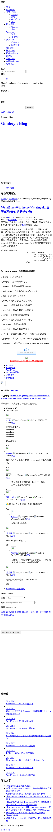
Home (4, 199)
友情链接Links (12, 61)
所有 (13, 22)
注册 (3, 112)
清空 (12, 615)
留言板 (9, 56)
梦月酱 (9, 533)
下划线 (31, 612)
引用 (37, 612)
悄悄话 (7, 615)
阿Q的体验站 (12, 815)
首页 (8, 7)
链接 (42, 612)
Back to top (5, 830)
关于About (10, 59)
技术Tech (10, 40)
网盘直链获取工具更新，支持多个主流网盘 (25, 813)
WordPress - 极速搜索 (15, 589)
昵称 (3, 598)
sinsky (8, 420)
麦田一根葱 (11, 497)
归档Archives (12, 53)
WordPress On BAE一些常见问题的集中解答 (25, 794)
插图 (46, 612)
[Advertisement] (26, 155)
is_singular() (11, 368)
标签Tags (10, 64)
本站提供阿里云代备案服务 (18, 786)
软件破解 (15, 42)
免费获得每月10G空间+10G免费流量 (26, 361)
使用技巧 (15, 37)
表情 (3, 612)
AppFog (14, 14)
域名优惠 (10, 24)
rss (7, 79)
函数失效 (10, 375)
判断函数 (10, 378)
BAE (13, 17)
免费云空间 (11, 12)
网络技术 (15, 45)
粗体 (14, 612)
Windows (10, 32)
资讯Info (10, 48)
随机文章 (10, 188)
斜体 (19, 612)
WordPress (10, 9)
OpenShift (15, 19)
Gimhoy (10, 217)
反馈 (24, 225)
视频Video (10, 50)
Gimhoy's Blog (14, 123)
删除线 (25, 612)
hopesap (9, 453)
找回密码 (10, 112)
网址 (3, 607)
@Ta (13, 422)
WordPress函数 (12, 372)
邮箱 (3, 602)
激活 (13, 34)
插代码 (9, 612)
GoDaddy (15, 27)
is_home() (10, 365)
